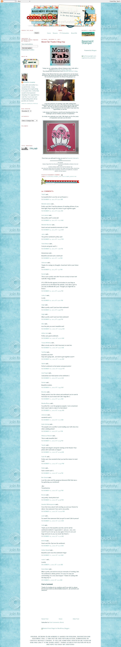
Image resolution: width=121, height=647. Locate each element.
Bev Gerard (44, 477)
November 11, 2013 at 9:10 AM (52, 399)
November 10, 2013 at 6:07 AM (52, 338)
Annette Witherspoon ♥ (48, 504)
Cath (42, 525)
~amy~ (43, 234)
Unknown (44, 262)
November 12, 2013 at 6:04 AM (52, 452)
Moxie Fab (73, 176)
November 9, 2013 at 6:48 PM (52, 310)
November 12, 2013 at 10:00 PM (53, 511)
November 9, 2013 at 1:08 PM (52, 249)
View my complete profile (30, 103)
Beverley (44, 392)
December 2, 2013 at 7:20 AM (52, 564)
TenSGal (43, 352)
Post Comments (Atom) (57, 622)
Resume (55, 33)
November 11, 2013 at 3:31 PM (52, 431)
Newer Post (44, 619)
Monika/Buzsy (45, 403)
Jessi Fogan (44, 373)
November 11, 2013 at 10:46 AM (52, 410)
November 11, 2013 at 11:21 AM (52, 420)
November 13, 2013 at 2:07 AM (52, 521)
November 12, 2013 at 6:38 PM (52, 500)
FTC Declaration (64, 33)
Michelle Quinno (46, 204)
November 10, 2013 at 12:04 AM (53, 329)
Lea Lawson (44, 215)
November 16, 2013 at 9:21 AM (52, 546)
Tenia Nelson (45, 243)
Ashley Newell (45, 550)
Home (49, 33)
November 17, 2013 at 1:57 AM (52, 555)
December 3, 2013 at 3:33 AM (51, 580)
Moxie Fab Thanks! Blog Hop (53, 42)
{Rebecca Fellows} (46, 436)
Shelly (43, 468)
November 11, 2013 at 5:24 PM (52, 441)
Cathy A (43, 295)
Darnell (43, 274)
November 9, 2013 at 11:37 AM (52, 220)
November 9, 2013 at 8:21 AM (52, 199)
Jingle (43, 305)
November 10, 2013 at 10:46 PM (53, 368)
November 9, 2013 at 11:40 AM (52, 230)
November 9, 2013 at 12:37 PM (52, 239)
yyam (43, 516)
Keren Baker (45, 569)
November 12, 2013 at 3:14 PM (52, 473)
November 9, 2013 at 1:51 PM (52, 269)
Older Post (76, 619)
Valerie (43, 363)
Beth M (43, 541)
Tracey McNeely (46, 343)
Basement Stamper (29, 82)
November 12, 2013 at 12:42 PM (52, 463)
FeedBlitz (31, 50)
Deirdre (43, 382)
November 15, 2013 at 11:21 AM (52, 536)
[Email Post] (61, 174)
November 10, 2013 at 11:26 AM (52, 359)
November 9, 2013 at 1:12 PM (52, 258)
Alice (43, 324)
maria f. (43, 559)
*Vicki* (43, 194)
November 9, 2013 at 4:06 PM (52, 291)
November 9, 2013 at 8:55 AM (52, 211)
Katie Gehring (45, 424)
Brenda (43, 495)
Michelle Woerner (46, 225)
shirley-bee (44, 333)
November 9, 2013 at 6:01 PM (52, 300)
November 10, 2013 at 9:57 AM (52, 348)
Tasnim (43, 445)
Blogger (94, 50)
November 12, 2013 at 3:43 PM (52, 490)
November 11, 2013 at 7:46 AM (52, 387)
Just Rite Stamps (64, 176)
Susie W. (43, 456)
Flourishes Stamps (52, 176)
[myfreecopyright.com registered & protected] (90, 58)
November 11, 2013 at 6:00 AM (52, 378)
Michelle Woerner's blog (70, 71)
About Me (74, 33)
